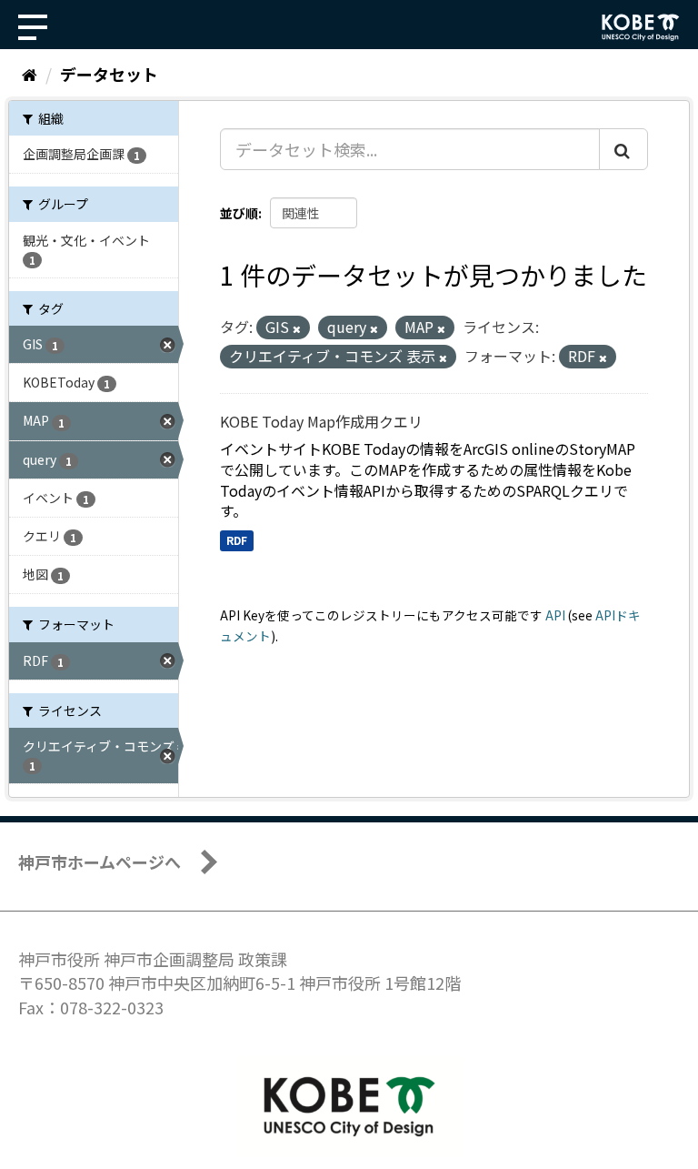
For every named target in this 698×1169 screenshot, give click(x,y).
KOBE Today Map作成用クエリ (321, 421)
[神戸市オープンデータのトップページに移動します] (641, 27)
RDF (236, 540)
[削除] (297, 328)
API (555, 615)
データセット (109, 74)
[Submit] (623, 149)
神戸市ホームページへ (99, 861)
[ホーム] (29, 74)
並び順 (239, 213)
